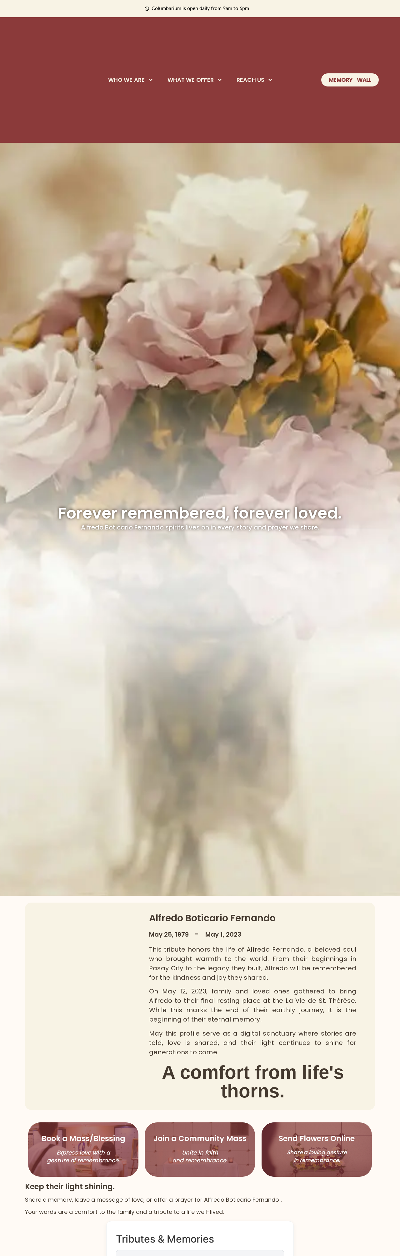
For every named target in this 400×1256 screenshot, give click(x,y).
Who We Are (126, 80)
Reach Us (250, 80)
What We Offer (191, 80)
